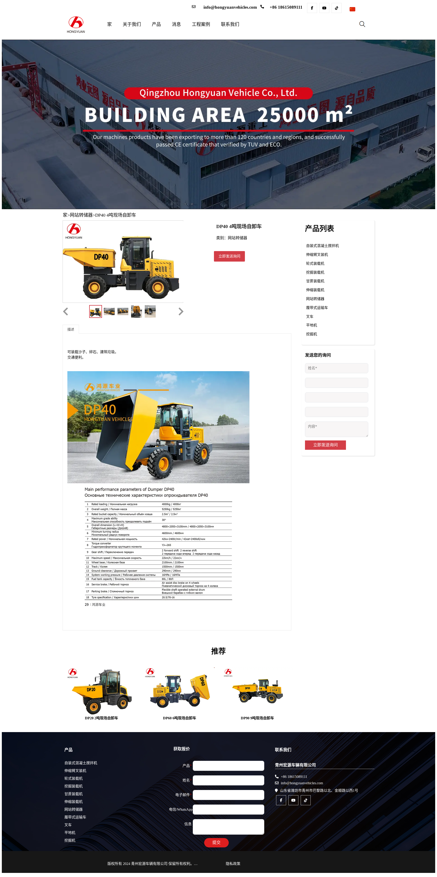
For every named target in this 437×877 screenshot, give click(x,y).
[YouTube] (324, 8)
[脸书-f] (312, 8)
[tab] (71, 329)
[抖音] (337, 8)
